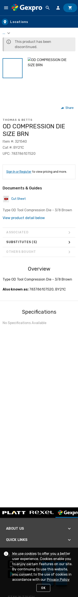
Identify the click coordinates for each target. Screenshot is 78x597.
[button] (13, 68)
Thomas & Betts (17, 119)
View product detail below (24, 218)
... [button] (4, 33)
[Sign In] (58, 8)
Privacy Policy (58, 580)
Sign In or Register (18, 172)
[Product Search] (47, 8)
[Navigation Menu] (6, 8)
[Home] (26, 8)
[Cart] (70, 7)
